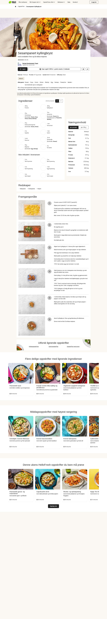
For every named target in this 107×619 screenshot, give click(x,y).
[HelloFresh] (12, 2)
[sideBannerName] (78, 107)
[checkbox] (18, 59)
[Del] (87, 69)
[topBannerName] (53, 13)
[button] (40, 100)
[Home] (15, 7)
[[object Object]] (83, 69)
